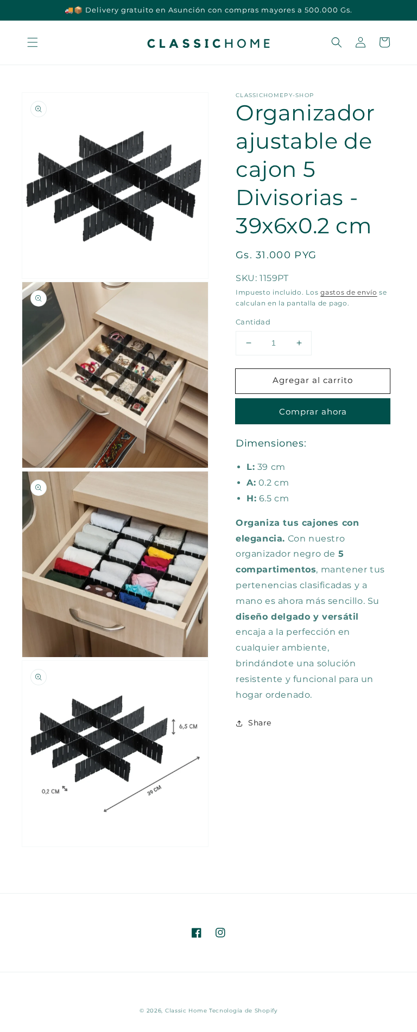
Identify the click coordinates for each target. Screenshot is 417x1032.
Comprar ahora (313, 411)
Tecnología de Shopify (243, 1010)
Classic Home (186, 1010)
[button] (33, 42)
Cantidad (253, 321)
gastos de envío (348, 292)
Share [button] (259, 723)
